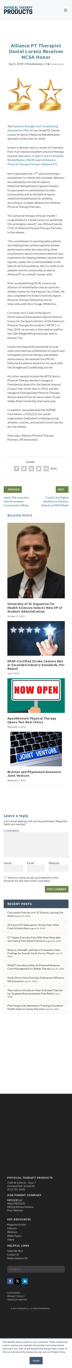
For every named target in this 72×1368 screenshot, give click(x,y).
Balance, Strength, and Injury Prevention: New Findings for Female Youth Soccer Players (33, 951)
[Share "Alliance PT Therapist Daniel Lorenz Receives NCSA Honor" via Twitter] (24, 468)
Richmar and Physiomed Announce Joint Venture (34, 773)
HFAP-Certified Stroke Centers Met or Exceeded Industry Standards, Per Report (36, 664)
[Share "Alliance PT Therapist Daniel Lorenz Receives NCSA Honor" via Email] (38, 468)
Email (31, 863)
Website (54, 863)
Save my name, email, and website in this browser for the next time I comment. (31, 879)
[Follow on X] (17, 1281)
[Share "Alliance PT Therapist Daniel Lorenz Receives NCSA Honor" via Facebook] (16, 468)
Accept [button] (36, 1360)
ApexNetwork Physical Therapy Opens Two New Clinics (31, 720)
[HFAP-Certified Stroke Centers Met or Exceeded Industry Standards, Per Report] (36, 638)
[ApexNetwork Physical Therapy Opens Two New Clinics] (36, 695)
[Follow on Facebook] (10, 1281)
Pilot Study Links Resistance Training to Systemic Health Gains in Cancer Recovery (35, 1007)
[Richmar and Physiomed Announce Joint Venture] (36, 749)
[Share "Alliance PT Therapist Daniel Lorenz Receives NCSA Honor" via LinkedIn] (31, 468)
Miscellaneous (34, 64)
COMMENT (11, 830)
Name (8, 863)
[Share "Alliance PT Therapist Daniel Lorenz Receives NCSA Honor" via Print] (46, 468)
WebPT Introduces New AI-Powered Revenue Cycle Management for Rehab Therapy (33, 967)
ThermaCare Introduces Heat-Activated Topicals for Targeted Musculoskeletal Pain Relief (35, 992)
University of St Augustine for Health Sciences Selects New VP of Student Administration (34, 607)
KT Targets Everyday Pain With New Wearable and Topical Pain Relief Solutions (33, 939)
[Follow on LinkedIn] (25, 1281)
